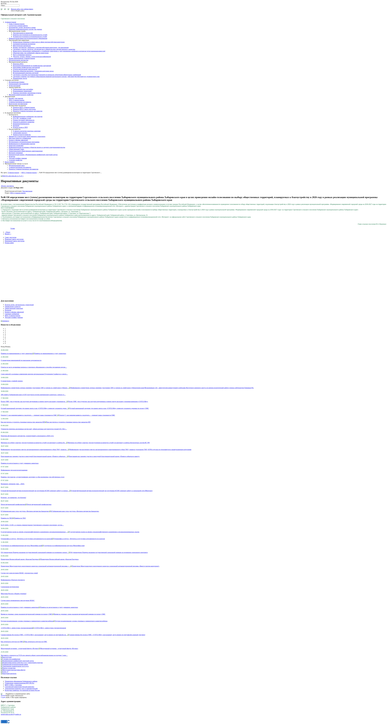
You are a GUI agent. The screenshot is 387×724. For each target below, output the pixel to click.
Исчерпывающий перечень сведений (25, 73)
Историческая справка (16, 82)
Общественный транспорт (14, 308)
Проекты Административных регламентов (27, 111)
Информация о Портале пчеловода (13, 580)
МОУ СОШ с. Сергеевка (13, 685)
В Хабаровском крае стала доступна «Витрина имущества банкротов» (25, 511)
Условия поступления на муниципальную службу (30, 36)
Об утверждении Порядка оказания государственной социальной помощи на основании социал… (35, 552)
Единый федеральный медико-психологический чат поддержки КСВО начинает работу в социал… (35, 491)
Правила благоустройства (22, 134)
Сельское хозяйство (15, 160)
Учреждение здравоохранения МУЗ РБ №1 (19, 683)
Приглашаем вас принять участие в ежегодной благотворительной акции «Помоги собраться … (34, 456)
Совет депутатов (10, 237)
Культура (12, 156)
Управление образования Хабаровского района (21, 681)
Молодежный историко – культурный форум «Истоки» (20, 648)
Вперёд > (8, 234)
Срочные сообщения (12, 314)
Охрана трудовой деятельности (23, 120)
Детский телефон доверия (18, 158)
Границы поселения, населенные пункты (27, 93)
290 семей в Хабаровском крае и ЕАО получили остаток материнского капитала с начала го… (33, 394)
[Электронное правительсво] (15, 666)
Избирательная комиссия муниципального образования (28, 38)
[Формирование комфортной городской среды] (17, 661)
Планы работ (9, 243)
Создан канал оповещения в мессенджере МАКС (18, 600)
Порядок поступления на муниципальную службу (30, 35)
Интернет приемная (16, 153)
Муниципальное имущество (18, 60)
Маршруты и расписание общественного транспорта (27, 136)
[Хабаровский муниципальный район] (14, 664)
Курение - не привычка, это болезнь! (13, 497)
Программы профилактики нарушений (26, 67)
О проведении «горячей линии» (12, 381)
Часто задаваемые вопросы (22, 55)
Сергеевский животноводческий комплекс (19, 687)
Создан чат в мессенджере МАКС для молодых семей (19, 573)
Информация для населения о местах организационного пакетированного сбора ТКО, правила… (34, 449)
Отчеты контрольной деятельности (25, 69)
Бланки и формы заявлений (18, 140)
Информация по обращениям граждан (22, 144)
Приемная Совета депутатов (14, 241)
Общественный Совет (16, 149)
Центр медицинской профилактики (13, 504)
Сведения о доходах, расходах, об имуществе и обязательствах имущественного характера (44, 49)
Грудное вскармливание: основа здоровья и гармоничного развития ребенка (27, 621)
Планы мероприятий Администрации (22, 58)
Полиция (16, 125)
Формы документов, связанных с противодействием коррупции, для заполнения (41, 47)
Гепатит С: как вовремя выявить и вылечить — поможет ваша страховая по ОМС (29, 415)
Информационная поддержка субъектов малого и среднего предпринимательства (37, 147)
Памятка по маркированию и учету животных (17, 353)
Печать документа (7, 186)
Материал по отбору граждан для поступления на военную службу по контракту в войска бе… (33, 443)
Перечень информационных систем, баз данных (25, 29)
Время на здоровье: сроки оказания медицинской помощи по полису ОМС (26, 614)
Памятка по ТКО (6, 518)
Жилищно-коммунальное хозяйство (21, 95)
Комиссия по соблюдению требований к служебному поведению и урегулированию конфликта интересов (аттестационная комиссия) (59, 51)
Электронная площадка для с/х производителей (21, 688)
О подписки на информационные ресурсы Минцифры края (21, 545)
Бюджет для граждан (16, 98)
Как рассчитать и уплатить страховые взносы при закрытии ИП (23, 422)
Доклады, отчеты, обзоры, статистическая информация (32, 56)
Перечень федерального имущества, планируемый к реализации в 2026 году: (27, 436)
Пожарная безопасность (21, 124)
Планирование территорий (22, 91)
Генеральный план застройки (23, 89)
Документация (27, 191)
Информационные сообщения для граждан (27, 116)
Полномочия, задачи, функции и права (22, 27)
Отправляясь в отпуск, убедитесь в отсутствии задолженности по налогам (26, 539)
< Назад (7, 232)
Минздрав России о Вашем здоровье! (13, 593)
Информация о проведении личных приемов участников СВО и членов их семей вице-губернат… (35, 388)
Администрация (13, 172)
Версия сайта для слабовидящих (22, 9)
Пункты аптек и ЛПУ (20, 127)
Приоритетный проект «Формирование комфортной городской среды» (33, 154)
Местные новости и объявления (20, 138)
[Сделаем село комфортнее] (10, 659)
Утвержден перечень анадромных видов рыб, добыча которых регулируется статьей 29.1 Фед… (34, 429)
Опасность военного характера (23, 122)
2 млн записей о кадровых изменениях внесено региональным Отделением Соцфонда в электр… (34, 374)
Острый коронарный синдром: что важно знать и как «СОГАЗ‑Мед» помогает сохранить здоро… (34, 408)
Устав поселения (14, 85)
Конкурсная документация (18, 104)
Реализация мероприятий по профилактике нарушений (32, 65)
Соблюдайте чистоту (20, 133)
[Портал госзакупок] (8, 668)
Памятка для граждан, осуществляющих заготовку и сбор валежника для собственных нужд (32, 477)
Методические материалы (22, 46)
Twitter (12, 228)
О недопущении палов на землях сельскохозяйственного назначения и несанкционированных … (34, 532)
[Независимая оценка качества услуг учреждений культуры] (22, 662)
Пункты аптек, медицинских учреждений (19, 305)
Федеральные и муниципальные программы (24, 142)
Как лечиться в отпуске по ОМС (12, 641)
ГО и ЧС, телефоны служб (22, 118)
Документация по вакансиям (23, 33)
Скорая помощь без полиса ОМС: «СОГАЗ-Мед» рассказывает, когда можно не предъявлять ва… (34, 635)
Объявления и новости (13, 306)
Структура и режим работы (18, 26)
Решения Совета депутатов (14, 239)
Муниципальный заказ (17, 165)
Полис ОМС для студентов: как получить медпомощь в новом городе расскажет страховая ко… (34, 401)
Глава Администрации (16, 24)
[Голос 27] (4, 672)
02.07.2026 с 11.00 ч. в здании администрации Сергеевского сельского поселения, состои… (32, 525)
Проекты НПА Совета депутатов (24, 109)
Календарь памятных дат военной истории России (22, 690)
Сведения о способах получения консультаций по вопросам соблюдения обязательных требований (47, 75)
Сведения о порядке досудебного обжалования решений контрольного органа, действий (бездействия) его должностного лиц (56, 76)
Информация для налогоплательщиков (14, 470)
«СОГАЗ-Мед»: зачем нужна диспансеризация (17, 628)
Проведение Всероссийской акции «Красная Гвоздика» (20, 559)
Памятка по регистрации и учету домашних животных (20, 463)
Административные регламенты (20, 102)
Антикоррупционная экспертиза (24, 44)
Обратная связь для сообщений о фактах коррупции (31, 53)
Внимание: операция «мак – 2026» (13, 484)
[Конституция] (6, 657)
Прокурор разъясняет (16, 145)
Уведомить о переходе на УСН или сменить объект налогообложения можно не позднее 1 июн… (34, 655)
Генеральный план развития (18, 84)
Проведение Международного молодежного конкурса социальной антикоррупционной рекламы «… (35, 566)
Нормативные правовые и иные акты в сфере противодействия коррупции (39, 42)
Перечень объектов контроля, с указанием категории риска (33, 71)
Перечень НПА (18, 64)
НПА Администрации (16, 100)
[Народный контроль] (8, 673)
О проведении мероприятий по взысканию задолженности (21, 360)
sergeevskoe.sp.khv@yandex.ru (11, 714)
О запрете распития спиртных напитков (27, 131)
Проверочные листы (20, 78)
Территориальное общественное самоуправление (26, 151)
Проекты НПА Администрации (24, 107)
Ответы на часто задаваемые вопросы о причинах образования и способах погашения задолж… (34, 367)
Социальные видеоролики (10, 587)
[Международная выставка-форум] (13, 670)
